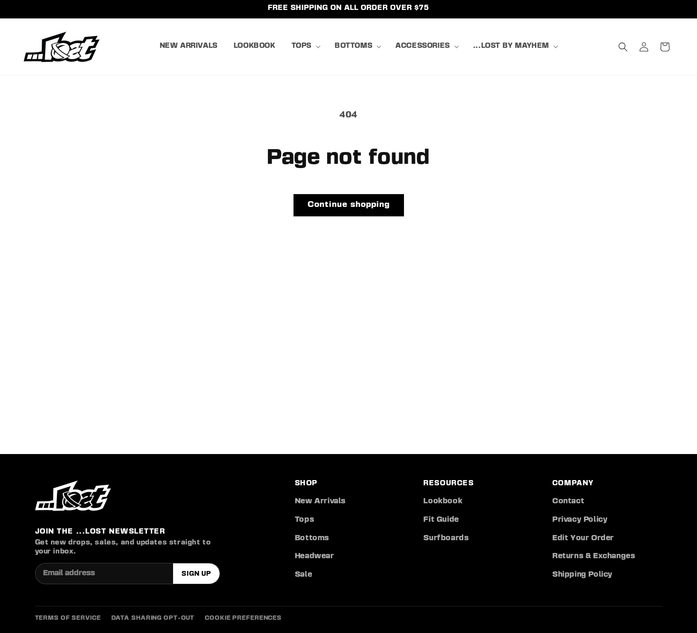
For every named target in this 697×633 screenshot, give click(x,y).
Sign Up (196, 574)
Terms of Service (68, 618)
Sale (303, 574)
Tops (304, 520)
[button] (305, 46)
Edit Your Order (583, 538)
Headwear (314, 556)
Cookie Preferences (243, 618)
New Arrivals (320, 501)
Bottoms (312, 538)
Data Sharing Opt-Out (153, 618)
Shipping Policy (582, 574)
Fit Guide (441, 520)
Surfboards (445, 538)
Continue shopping (349, 204)
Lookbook (442, 501)
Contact (568, 501)
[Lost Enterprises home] (73, 496)
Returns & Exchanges (593, 556)
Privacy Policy (579, 520)
